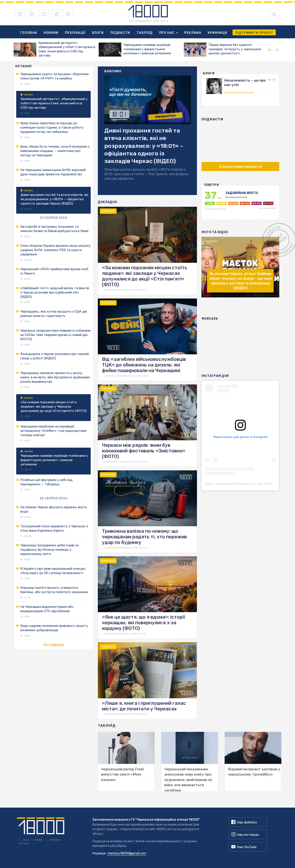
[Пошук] (274, 14)
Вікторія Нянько (117, 633)
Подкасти (120, 33)
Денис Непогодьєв (119, 376)
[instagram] (32, 14)
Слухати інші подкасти (240, 166)
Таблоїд (144, 33)
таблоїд (107, 726)
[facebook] (20, 14)
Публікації (75, 33)
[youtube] (44, 14)
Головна (28, 33)
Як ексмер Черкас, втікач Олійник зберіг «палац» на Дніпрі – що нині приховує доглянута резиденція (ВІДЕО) (240, 280)
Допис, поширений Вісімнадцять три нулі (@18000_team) (245, 483)
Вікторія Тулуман (118, 290)
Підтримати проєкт (254, 33)
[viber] (68, 14)
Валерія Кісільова (118, 548)
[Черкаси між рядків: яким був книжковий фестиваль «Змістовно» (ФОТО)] (147, 425)
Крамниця (217, 33)
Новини (51, 33)
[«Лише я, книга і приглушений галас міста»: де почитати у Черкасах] (147, 680)
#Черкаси (108, 211)
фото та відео (214, 232)
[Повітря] (240, 204)
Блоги (98, 33)
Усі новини (53, 645)
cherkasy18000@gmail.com (126, 853)
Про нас (167, 33)
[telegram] (56, 14)
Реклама (192, 33)
